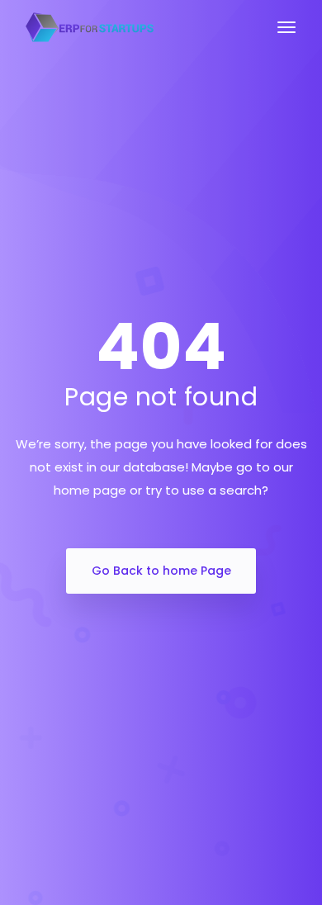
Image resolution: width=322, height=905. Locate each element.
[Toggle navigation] (286, 35)
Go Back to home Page (161, 570)
